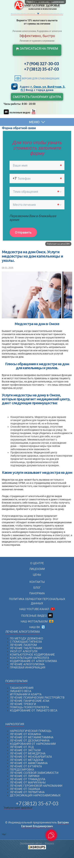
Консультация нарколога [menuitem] (29, 658)
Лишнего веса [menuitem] (20, 691)
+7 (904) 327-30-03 (41, 63)
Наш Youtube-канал (34, 609)
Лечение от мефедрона (27, 753)
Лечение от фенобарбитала (31, 756)
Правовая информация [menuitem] (27, 667)
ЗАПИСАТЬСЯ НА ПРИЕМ (38, 48)
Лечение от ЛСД (22, 747)
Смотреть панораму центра (37, 97)
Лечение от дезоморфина (30, 740)
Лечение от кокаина (25, 734)
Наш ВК (35, 627)
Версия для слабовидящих (40, 78)
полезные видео (34, 615)
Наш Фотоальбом (35, 621)
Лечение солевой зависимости (34, 773)
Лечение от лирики (24, 776)
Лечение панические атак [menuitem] (29, 701)
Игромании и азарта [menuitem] (25, 694)
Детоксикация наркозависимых (35, 795)
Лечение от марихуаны (28, 782)
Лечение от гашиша (25, 789)
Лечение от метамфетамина (31, 737)
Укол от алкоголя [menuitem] (23, 651)
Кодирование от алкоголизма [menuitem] (33, 661)
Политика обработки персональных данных (37, 601)
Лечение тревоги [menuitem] (23, 704)
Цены (37, 574)
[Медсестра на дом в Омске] (37, 316)
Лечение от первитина (27, 792)
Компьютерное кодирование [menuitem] (32, 654)
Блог (37, 587)
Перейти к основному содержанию (45, 2)
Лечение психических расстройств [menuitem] (37, 697)
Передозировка (22, 769)
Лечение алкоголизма (22, 631)
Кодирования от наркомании (33, 744)
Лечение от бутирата (26, 766)
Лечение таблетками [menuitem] (26, 648)
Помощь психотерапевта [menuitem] (29, 707)
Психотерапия (16, 681)
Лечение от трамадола (27, 779)
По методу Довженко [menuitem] (26, 638)
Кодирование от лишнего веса (33, 710)
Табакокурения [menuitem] (21, 688)
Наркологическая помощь (30, 731)
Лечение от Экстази (25, 750)
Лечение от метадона (26, 760)
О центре (37, 563)
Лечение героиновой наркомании (36, 785)
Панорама (37, 593)
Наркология (14, 724)
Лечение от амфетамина (29, 763)
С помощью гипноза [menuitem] (26, 641)
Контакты (37, 582)
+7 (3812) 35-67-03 (41, 69)
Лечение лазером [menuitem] (23, 645)
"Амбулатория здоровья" (18, 807)
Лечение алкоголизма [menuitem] (27, 664)
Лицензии (37, 569)
